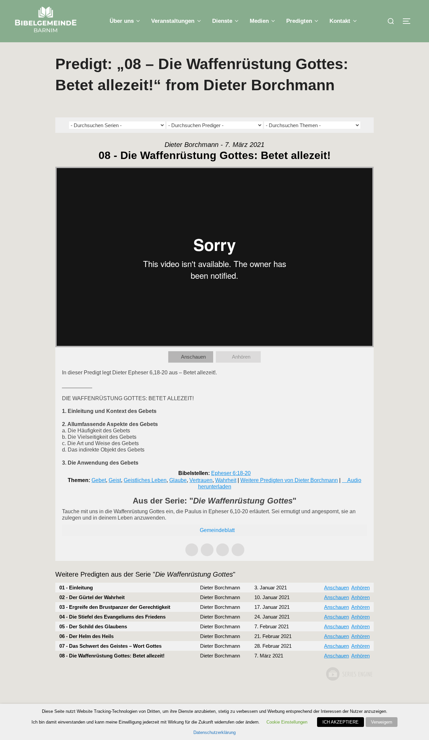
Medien (259, 21)
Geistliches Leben (145, 480)
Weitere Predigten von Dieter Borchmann (289, 480)
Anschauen (193, 357)
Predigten (299, 21)
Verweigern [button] (381, 722)
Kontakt (339, 21)
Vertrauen (200, 480)
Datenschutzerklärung (214, 732)
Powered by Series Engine (349, 674)
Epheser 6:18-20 (231, 473)
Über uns (122, 21)
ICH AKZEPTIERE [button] (340, 722)
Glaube (178, 480)
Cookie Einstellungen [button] (286, 722)
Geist (115, 480)
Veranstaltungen (172, 21)
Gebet (98, 480)
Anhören (241, 357)
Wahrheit (225, 480)
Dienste (222, 21)
